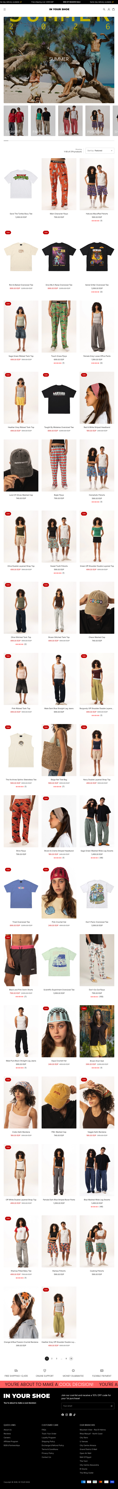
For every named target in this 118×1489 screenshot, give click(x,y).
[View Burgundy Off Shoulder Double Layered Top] (97, 679)
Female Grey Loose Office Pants (97, 356)
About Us (8, 1430)
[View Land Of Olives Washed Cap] (21, 465)
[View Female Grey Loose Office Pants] (97, 327)
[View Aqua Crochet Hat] (59, 1031)
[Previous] (6, 121)
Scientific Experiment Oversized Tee (59, 990)
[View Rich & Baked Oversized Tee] (21, 255)
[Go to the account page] (108, 9)
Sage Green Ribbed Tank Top (21, 356)
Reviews (7, 1434)
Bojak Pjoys (59, 495)
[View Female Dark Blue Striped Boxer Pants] (59, 1170)
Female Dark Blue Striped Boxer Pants (59, 1200)
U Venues (84, 1441)
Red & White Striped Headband (97, 427)
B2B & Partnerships (12, 1445)
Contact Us (46, 1457)
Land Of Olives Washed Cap (21, 495)
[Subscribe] (111, 1406)
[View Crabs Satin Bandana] (21, 1102)
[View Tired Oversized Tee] (21, 892)
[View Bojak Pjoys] (59, 465)
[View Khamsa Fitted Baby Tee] (21, 1241)
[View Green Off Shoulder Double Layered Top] (97, 537)
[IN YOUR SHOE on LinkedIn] (70, 1414)
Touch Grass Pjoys (59, 356)
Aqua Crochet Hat (58, 1061)
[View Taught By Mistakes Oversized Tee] (59, 398)
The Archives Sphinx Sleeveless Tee (21, 780)
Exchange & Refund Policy (53, 1445)
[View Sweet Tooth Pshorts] (59, 537)
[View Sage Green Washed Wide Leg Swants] (97, 821)
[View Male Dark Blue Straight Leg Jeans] (59, 679)
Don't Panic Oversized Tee (97, 922)
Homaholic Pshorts (97, 495)
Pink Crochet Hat (59, 922)
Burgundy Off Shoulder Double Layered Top (97, 708)
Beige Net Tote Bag (59, 780)
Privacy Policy (48, 1453)
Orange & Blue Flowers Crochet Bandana (21, 1342)
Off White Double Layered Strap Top (21, 1200)
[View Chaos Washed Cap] (97, 608)
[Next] (111, 121)
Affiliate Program (11, 1441)
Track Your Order (49, 1434)
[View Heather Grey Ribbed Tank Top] (21, 398)
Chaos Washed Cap (97, 637)
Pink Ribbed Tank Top (21, 708)
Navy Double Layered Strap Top (97, 780)
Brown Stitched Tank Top (59, 637)
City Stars (84, 1437)
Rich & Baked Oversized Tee (21, 285)
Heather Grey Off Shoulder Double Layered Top (59, 1342)
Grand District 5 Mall (88, 1449)
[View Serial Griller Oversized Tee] (97, 255)
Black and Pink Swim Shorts (21, 990)
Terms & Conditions (50, 1449)
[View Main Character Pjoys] (59, 184)
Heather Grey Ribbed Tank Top (21, 427)
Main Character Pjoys (59, 214)
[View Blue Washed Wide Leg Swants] (97, 1170)
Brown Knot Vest (97, 1061)
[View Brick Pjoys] (21, 821)
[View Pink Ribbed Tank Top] (21, 679)
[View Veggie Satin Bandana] (97, 1102)
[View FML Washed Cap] (59, 1102)
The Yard (83, 1461)
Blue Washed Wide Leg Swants (97, 1200)
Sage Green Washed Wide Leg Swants (97, 851)
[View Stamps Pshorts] (59, 1241)
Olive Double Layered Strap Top (21, 566)
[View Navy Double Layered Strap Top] (97, 750)
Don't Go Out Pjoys (97, 990)
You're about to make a (58, 1384)
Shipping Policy (48, 1441)
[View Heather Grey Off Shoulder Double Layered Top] (59, 1313)
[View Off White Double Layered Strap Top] (21, 1170)
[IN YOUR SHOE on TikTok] (74, 1414)
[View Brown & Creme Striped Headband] (59, 821)
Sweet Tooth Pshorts (59, 566)
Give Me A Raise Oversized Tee (59, 285)
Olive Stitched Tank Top (21, 637)
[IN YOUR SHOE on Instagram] (66, 1414)
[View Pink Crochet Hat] (59, 892)
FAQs (44, 1430)
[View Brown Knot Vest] (97, 1031)
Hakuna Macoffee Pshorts (97, 214)
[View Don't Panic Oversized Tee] (97, 892)
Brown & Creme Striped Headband (59, 851)
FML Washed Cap (59, 1132)
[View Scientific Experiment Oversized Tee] (59, 960)
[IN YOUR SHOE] (59, 9)
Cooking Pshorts (97, 1271)
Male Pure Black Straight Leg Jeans (21, 1061)
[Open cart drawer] (113, 9)
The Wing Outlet (86, 1473)
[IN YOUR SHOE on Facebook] (62, 1414)
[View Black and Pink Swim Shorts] (21, 960)
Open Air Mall (85, 1453)
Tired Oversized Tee (21, 922)
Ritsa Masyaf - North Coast (91, 1434)
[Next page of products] (71, 1359)
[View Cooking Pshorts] (97, 1241)
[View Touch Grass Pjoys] (59, 327)
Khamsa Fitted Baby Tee (21, 1271)
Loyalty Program (49, 1437)
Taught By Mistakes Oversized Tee (59, 427)
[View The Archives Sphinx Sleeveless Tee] (21, 750)
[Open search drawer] (104, 9)
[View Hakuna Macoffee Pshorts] (97, 184)
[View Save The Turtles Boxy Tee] (21, 184)
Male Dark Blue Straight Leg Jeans (59, 708)
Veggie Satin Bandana (97, 1132)
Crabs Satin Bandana (21, 1132)
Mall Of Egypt (85, 1457)
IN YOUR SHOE (24, 1482)
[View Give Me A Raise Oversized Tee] (59, 255)
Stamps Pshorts (59, 1271)
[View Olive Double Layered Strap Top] (21, 537)
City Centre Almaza (88, 1445)
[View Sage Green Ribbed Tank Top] (21, 327)
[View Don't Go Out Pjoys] (97, 960)
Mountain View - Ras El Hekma (93, 1430)
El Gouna (83, 1469)
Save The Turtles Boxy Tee (21, 214)
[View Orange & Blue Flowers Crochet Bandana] (21, 1313)
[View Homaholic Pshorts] (97, 465)
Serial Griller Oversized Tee (97, 285)
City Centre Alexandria (89, 1465)
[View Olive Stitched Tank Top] (21, 608)
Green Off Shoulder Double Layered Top (97, 566)
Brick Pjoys (21, 851)
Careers (7, 1437)
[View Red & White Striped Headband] (97, 398)
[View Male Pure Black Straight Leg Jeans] (21, 1031)
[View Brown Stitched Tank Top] (59, 608)
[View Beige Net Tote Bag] (59, 750)
